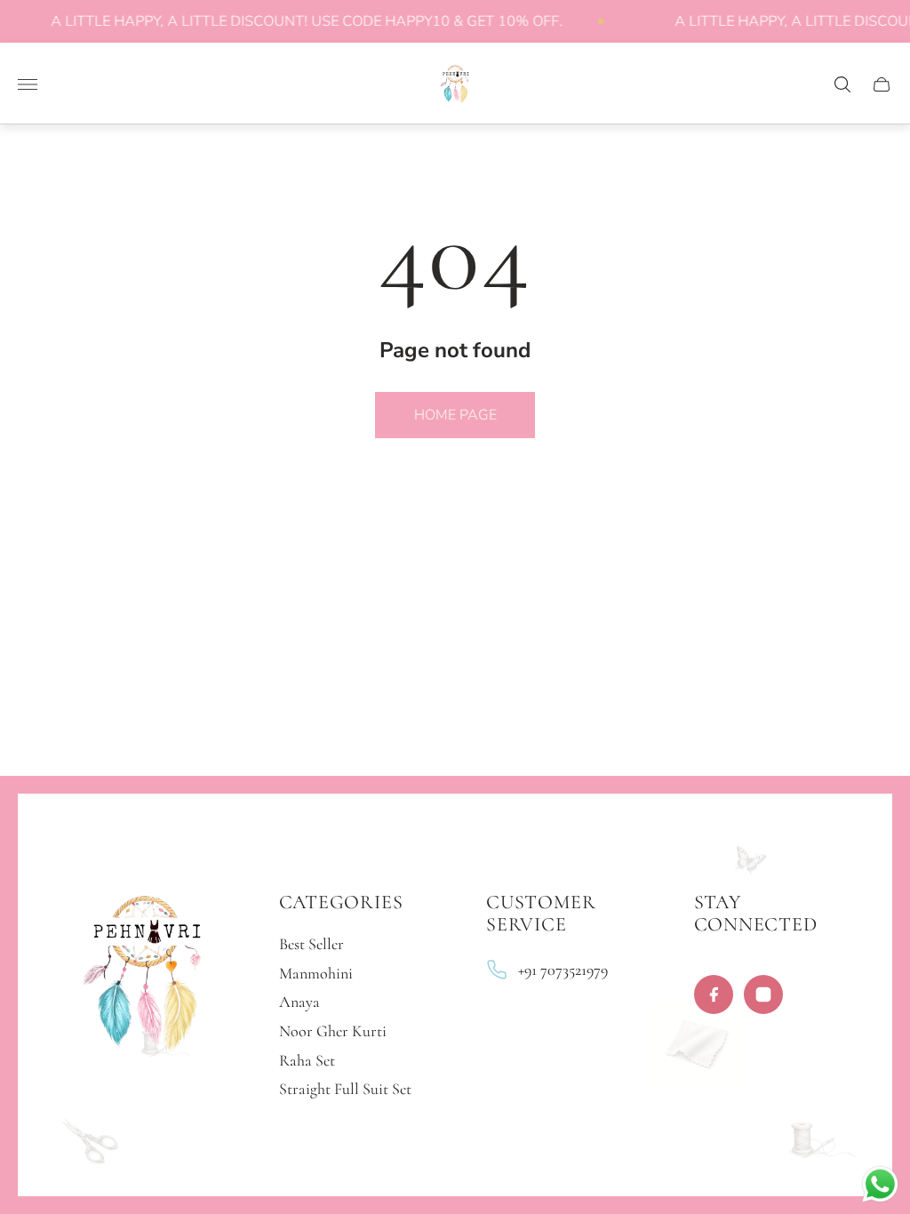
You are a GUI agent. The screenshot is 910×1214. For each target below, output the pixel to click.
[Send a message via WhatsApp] (880, 1184)
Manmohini (316, 973)
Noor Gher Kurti (333, 1031)
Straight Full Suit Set (345, 1088)
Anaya (299, 1001)
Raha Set (307, 1060)
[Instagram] (763, 994)
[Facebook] (713, 994)
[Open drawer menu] (27, 84)
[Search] (842, 84)
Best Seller (311, 944)
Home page (455, 415)
